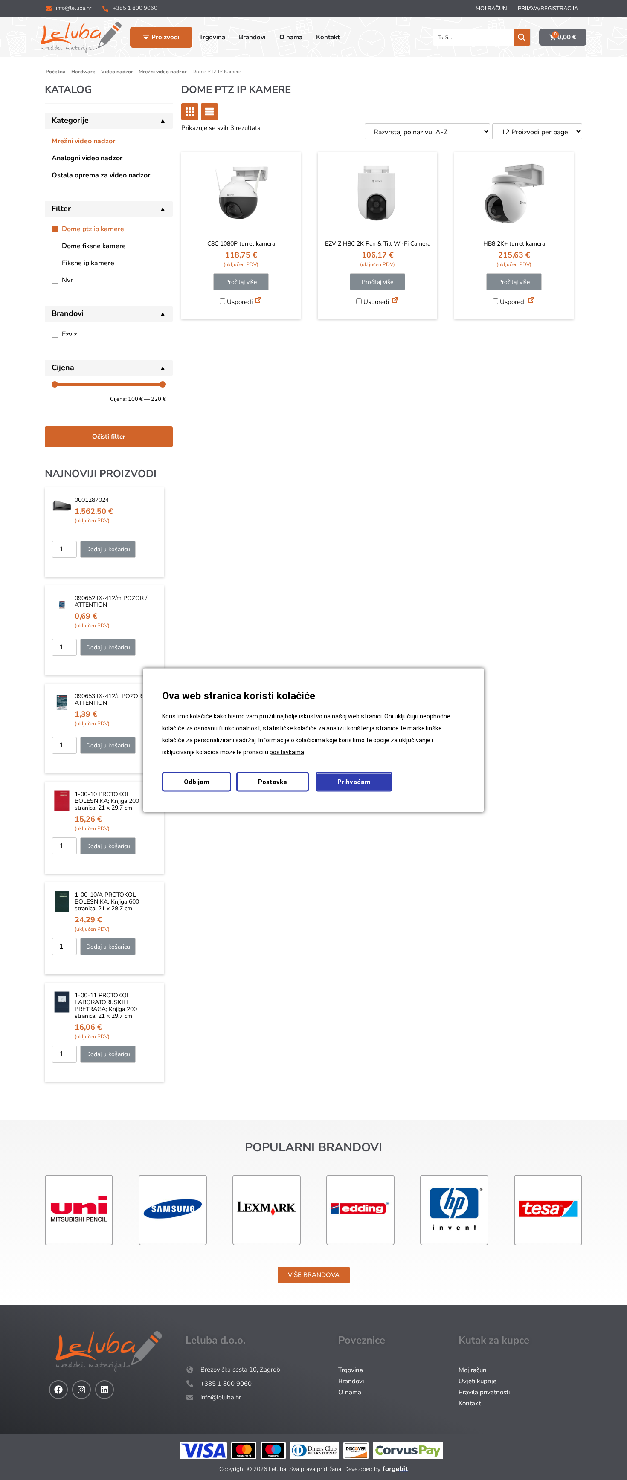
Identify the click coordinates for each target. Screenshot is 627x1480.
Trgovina (350, 1370)
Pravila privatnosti (484, 1392)
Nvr (67, 280)
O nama (349, 1392)
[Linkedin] (104, 1389)
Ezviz (69, 334)
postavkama (287, 751)
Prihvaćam (354, 781)
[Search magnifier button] (522, 37)
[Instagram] (81, 1389)
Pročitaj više (241, 282)
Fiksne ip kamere (88, 263)
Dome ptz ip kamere (93, 229)
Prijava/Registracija (548, 8)
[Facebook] (58, 1389)
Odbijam (196, 781)
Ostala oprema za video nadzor (101, 175)
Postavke (272, 781)
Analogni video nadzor (87, 158)
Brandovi (351, 1381)
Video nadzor (117, 71)
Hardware (83, 71)
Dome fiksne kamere (94, 246)
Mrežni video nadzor (163, 71)
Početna (56, 71)
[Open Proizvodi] (146, 37)
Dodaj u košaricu (108, 549)
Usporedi (239, 301)
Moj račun (491, 8)
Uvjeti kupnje (477, 1381)
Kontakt (470, 1403)
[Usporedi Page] (258, 301)
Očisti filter (108, 436)
